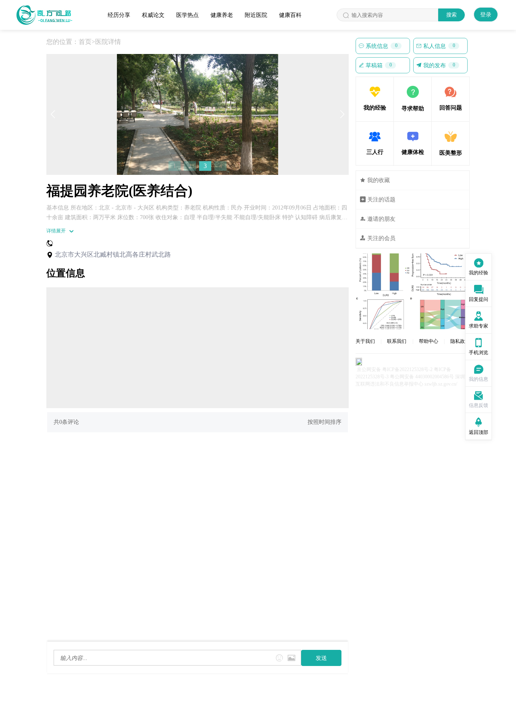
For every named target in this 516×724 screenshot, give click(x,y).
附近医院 (256, 15)
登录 (485, 14)
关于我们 (365, 341)
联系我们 (396, 341)
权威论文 (153, 15)
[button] (52, 114)
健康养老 (221, 15)
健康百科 (290, 15)
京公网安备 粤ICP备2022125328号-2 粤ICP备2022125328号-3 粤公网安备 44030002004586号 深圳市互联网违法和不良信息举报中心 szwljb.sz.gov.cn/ (413, 377)
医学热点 (187, 15)
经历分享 (119, 15)
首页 (85, 41)
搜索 (451, 15)
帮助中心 (428, 341)
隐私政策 (460, 341)
